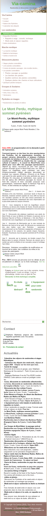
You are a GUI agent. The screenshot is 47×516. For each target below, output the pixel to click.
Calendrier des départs (11, 26)
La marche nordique (10, 51)
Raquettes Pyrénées (10, 36)
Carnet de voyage (11, 367)
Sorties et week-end (10, 56)
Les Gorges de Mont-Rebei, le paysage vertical (22, 426)
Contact (6, 21)
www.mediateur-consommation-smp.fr (17, 510)
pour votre (36, 286)
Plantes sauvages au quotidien (16, 73)
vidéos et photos (10, 477)
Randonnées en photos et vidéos (14, 103)
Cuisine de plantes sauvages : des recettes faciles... (20, 68)
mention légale (10, 435)
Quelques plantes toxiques (12, 83)
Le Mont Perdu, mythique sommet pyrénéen (21, 411)
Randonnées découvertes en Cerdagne (19, 441)
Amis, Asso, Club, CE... (11, 93)
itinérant (17, 270)
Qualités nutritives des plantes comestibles (20, 78)
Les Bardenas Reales (12, 418)
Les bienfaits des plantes (14, 75)
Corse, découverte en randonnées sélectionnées (22, 382)
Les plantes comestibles (11, 71)
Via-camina (23, 3)
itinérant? (18, 290)
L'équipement (37, 282)
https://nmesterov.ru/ (23, 514)
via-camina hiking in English (15, 471)
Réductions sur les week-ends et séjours (20, 448)
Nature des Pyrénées (10, 23)
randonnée (36, 290)
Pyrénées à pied (8, 34)
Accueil (5, 19)
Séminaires (7, 95)
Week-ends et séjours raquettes (16, 41)
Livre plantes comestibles (12, 66)
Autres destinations (9, 43)
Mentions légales (23, 506)
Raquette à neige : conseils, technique (19, 38)
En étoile (18, 282)
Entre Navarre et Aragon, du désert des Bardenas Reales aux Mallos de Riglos (23, 395)
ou (15, 286)
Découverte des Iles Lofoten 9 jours (18, 388)
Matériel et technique (10, 53)
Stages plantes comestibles (12, 63)
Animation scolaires (10, 90)
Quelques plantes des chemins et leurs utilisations (23, 80)
